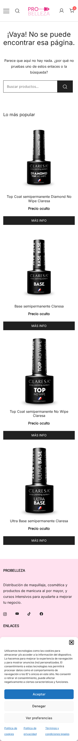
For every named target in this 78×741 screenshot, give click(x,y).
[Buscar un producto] (17, 11)
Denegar (39, 706)
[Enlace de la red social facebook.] (41, 613)
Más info (39, 220)
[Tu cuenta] (61, 11)
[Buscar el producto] (65, 86)
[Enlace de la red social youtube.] (17, 613)
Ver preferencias (39, 718)
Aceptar (39, 694)
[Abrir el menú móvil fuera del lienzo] (6, 11)
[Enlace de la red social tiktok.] (29, 613)
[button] (71, 642)
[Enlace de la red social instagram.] (5, 613)
